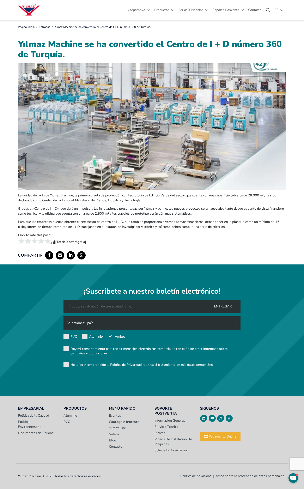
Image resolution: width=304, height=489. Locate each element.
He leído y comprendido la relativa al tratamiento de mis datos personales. (142, 364)
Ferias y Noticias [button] (190, 10)
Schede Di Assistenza (170, 450)
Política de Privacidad (126, 364)
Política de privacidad (196, 476)
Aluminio (96, 336)
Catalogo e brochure (124, 422)
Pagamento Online (222, 436)
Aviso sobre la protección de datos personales (250, 476)
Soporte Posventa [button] (225, 10)
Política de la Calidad (33, 415)
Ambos (120, 336)
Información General (169, 420)
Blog (112, 440)
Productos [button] (161, 10)
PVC (74, 336)
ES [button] (277, 10)
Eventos (115, 415)
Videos (114, 434)
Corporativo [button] (136, 10)
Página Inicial (26, 27)
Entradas (44, 27)
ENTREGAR (223, 306)
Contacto (254, 10)
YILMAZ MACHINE (29, 10)
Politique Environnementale (31, 424)
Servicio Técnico (166, 426)
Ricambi (160, 433)
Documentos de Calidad (36, 433)
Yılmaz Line (117, 428)
